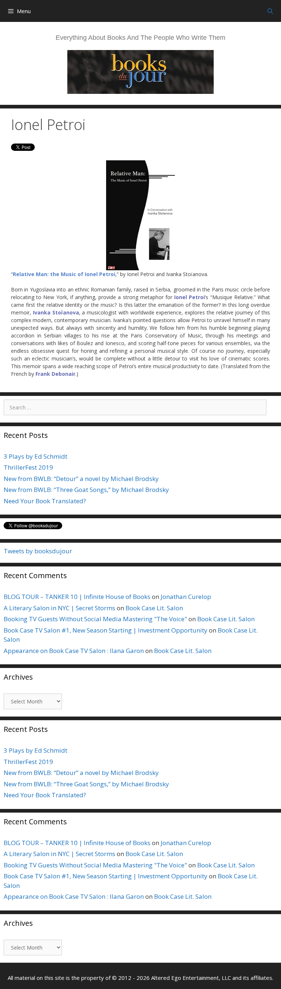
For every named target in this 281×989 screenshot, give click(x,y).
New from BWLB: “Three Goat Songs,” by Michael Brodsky (86, 489)
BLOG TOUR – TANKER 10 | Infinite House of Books (77, 596)
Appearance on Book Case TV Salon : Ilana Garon (74, 650)
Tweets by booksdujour (38, 551)
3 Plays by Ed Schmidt (35, 456)
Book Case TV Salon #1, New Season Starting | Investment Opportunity (105, 630)
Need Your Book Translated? (45, 501)
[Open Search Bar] (270, 11)
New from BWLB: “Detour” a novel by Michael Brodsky (81, 478)
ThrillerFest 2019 (28, 467)
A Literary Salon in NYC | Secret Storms (59, 608)
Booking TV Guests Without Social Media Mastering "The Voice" (95, 619)
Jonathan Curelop (186, 596)
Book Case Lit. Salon (154, 608)
